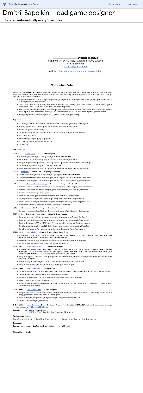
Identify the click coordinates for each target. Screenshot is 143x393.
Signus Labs (31, 232)
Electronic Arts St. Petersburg (32, 208)
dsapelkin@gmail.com (75, 66)
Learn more (132, 4)
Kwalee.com (30, 154)
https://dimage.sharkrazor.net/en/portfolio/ (79, 71)
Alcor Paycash (33, 305)
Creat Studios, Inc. (34, 290)
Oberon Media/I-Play (35, 246)
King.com (25, 172)
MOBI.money (44, 307)
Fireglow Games (33, 268)
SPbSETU (31, 312)
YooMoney (32, 307)
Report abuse (114, 4)
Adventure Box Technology (36, 184)
